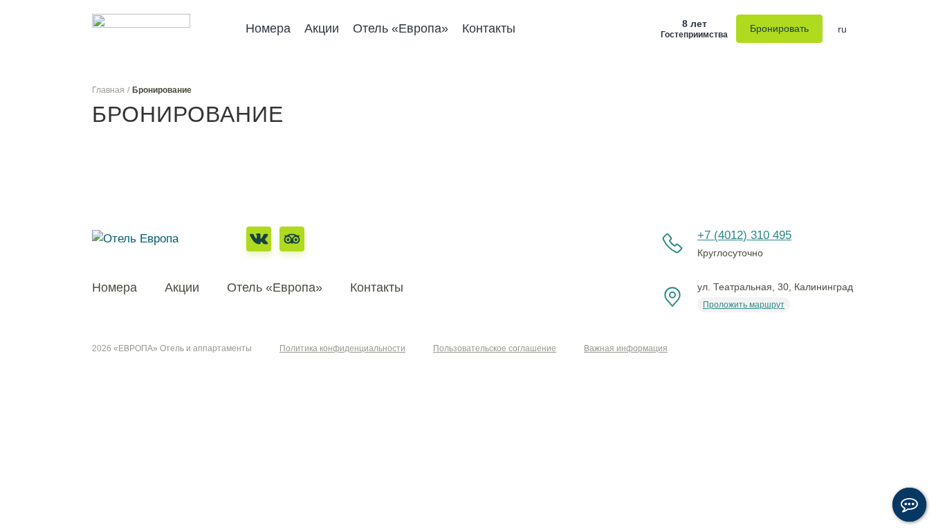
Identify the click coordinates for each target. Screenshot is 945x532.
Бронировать (779, 28)
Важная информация (626, 348)
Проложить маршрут (744, 305)
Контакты (488, 28)
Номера (268, 28)
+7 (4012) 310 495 (744, 235)
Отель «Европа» (400, 28)
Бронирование (162, 90)
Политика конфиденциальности (342, 348)
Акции (321, 28)
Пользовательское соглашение (494, 348)
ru (842, 29)
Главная (108, 90)
